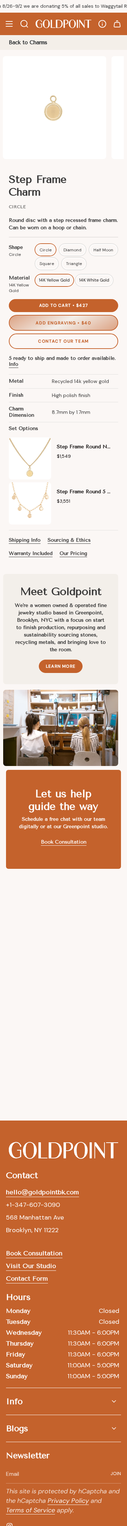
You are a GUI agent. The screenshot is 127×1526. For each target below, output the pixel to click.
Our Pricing (73, 553)
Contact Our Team (63, 341)
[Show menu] (9, 24)
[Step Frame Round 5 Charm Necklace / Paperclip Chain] (30, 503)
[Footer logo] (63, 1150)
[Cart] (117, 24)
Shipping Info (25, 540)
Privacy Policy (68, 1501)
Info (13, 364)
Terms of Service (30, 1510)
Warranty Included (31, 553)
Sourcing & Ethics (69, 540)
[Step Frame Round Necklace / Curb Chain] (30, 458)
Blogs (17, 1428)
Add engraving (63, 323)
